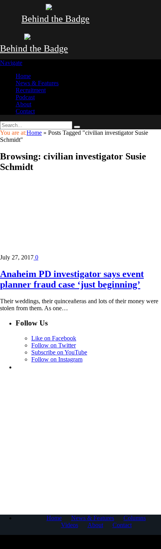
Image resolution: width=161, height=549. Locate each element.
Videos (69, 525)
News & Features (37, 83)
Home (23, 76)
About (23, 104)
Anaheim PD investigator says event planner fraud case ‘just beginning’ (72, 279)
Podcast (25, 97)
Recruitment (31, 90)
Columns (134, 518)
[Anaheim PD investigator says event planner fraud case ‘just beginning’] (68, 250)
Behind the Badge (55, 19)
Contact (25, 111)
